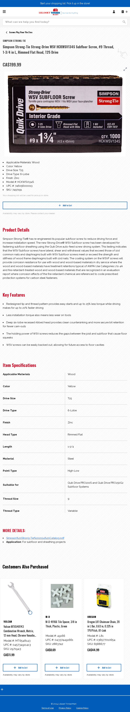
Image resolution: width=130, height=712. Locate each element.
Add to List (67, 205)
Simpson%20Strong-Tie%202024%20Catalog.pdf (35, 538)
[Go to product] (20, 598)
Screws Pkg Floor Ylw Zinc (20, 32)
